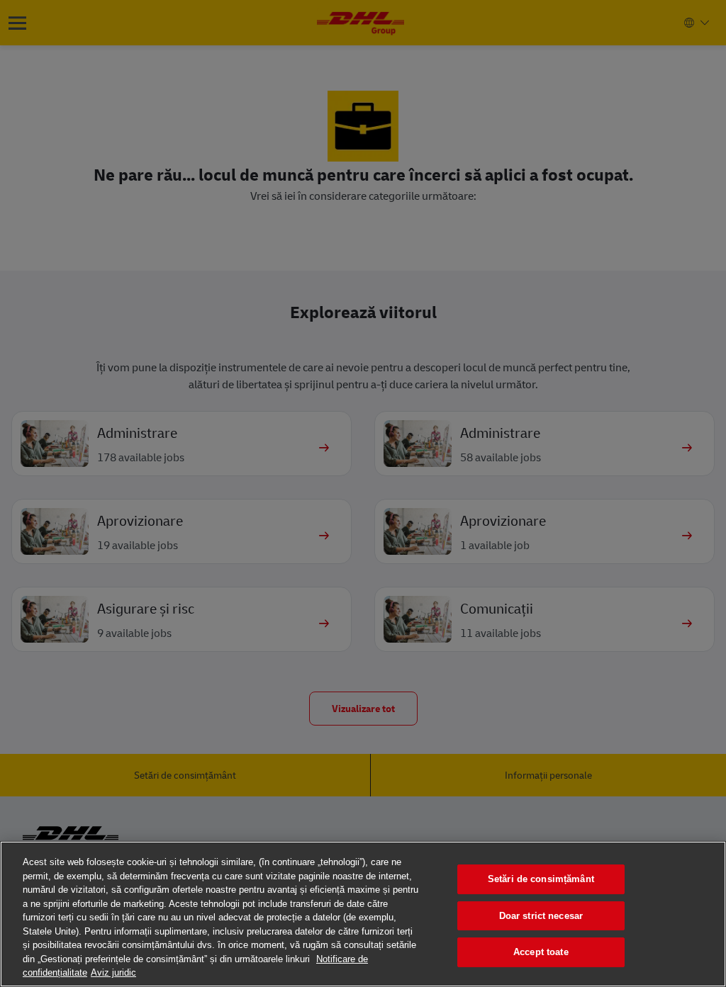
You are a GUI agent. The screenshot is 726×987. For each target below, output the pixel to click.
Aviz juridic (113, 972)
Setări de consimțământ (541, 879)
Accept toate (541, 952)
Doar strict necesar (541, 915)
